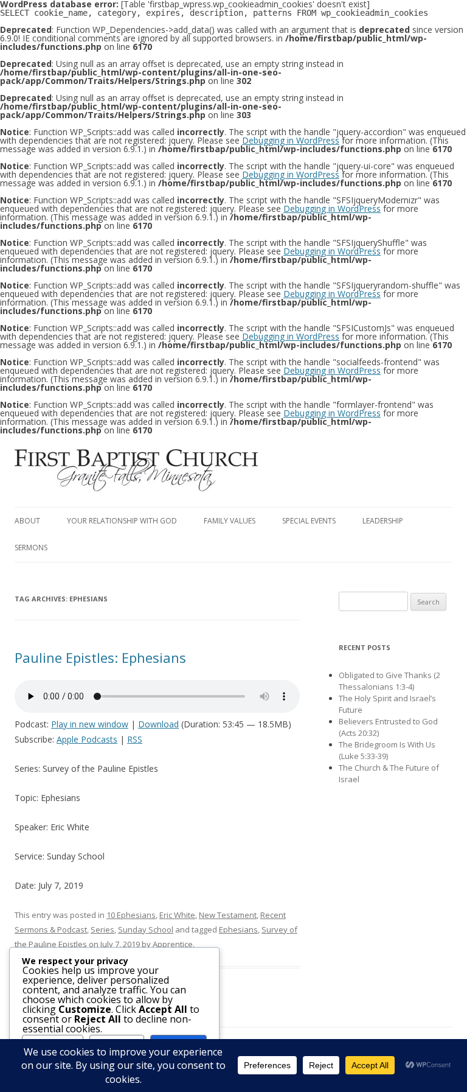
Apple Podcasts (87, 739)
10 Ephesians (131, 914)
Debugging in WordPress (290, 140)
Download (158, 724)
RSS (134, 739)
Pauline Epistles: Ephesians (100, 657)
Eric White (177, 914)
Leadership (382, 521)
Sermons (31, 547)
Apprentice (173, 944)
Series (102, 929)
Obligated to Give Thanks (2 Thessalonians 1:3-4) (389, 681)
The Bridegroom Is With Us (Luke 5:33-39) (387, 750)
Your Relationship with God (122, 521)
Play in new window (89, 724)
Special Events (309, 521)
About (27, 521)
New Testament (228, 914)
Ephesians (238, 929)
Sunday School (145, 929)
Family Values (229, 521)
